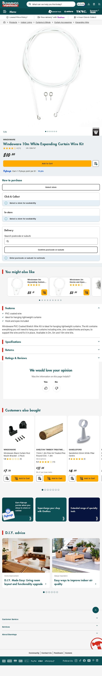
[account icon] (88, 4)
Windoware (9, 139)
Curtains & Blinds (43, 22)
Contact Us (46, 653)
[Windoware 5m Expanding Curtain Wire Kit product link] (16, 286)
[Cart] (99, 4)
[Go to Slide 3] (49, 131)
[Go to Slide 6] (56, 131)
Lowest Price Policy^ (19, 17)
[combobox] (51, 4)
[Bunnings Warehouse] (10, 6)
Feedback (58, 653)
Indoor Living (26, 22)
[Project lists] (94, 4)
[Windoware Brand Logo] (96, 132)
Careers (68, 653)
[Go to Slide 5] (54, 131)
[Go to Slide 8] (58, 300)
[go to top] (95, 610)
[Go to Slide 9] (60, 300)
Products (13, 22)
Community (34, 653)
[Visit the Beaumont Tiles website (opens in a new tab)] (54, 11)
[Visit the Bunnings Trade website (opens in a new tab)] (94, 11)
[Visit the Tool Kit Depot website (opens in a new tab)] (81, 11)
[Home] (4, 22)
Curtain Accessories (63, 22)
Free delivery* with (49, 17)
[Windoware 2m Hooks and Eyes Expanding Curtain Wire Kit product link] (59, 286)
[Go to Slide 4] (52, 131)
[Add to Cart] (44, 292)
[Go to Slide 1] (45, 131)
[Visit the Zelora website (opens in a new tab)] (68, 11)
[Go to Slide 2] (47, 131)
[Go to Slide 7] (55, 300)
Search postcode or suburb (17, 236)
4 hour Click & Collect (86, 17)
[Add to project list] (95, 163)
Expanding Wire (82, 22)
